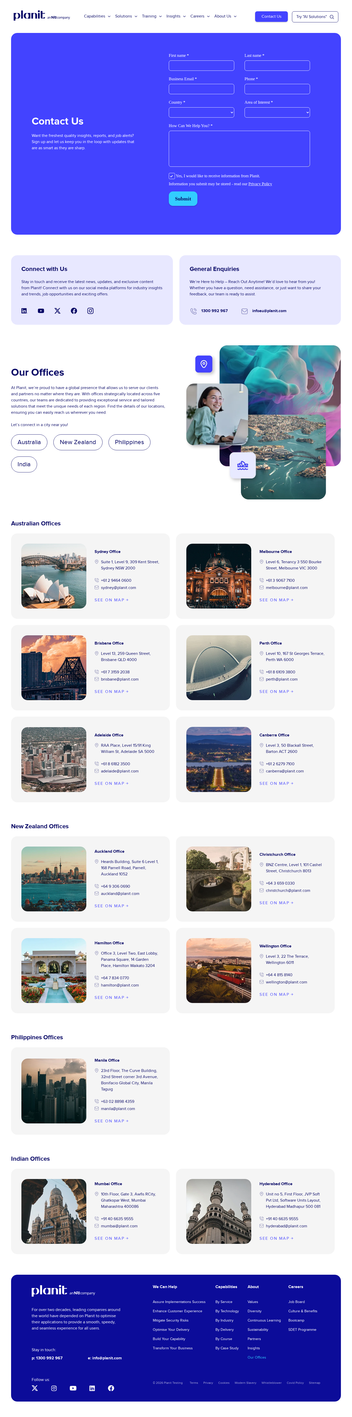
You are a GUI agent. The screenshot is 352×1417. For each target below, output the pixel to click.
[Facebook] (111, 1388)
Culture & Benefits (302, 1311)
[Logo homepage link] (63, 1291)
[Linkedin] (92, 1388)
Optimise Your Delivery (171, 1330)
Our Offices (257, 1358)
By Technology (227, 1311)
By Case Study (227, 1348)
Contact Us (271, 16)
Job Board (296, 1302)
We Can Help (165, 1286)
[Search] (332, 17)
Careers (197, 16)
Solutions (123, 16)
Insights (173, 16)
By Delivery (224, 1330)
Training (149, 16)
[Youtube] (73, 1388)
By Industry (224, 1320)
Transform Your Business (173, 1348)
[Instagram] (54, 1388)
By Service (223, 1302)
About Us (222, 16)
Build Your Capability (169, 1339)
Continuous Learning (264, 1320)
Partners (254, 1339)
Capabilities (94, 16)
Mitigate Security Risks (171, 1320)
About (253, 1286)
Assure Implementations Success (179, 1302)
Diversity (255, 1311)
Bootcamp (296, 1320)
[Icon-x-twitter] (35, 1388)
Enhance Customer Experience (177, 1311)
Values (253, 1302)
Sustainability (258, 1330)
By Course (223, 1339)
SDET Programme (302, 1330)
